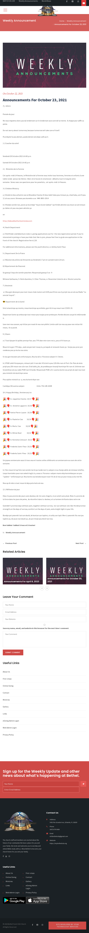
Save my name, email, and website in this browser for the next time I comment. (36, 628)
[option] (22, 572)
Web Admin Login (10, 728)
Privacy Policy (8, 735)
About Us (6, 672)
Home (61, 21)
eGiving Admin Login (11, 721)
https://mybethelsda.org (58, 843)
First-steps (7, 679)
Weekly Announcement (76, 21)
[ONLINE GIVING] (83, 3)
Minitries (6, 700)
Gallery (5, 707)
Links (5, 714)
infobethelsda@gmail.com (59, 836)
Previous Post (10, 543)
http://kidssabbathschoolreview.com (17, 221)
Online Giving (8, 686)
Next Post (81, 543)
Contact (6, 693)
